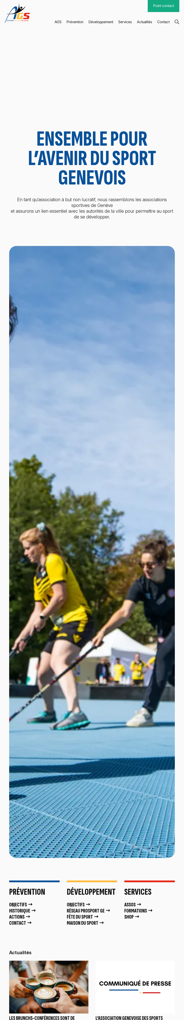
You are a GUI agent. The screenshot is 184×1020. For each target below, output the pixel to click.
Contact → (20, 923)
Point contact (163, 6)
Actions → (20, 917)
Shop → (132, 917)
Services (125, 22)
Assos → (133, 905)
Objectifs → (21, 905)
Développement (100, 22)
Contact (163, 22)
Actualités (144, 22)
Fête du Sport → (83, 917)
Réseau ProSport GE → (89, 911)
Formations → (138, 911)
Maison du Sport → (85, 923)
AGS (58, 22)
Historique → (22, 911)
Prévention (74, 22)
